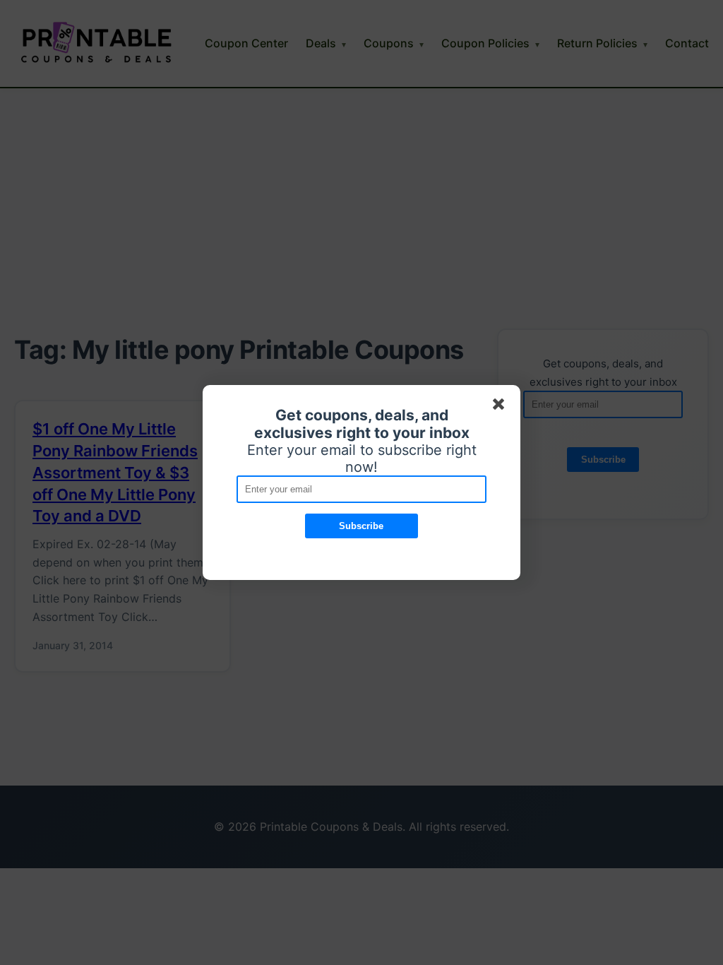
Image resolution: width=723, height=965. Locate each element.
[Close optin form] (501, 406)
